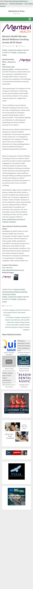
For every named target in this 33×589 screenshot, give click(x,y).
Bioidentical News (16, 11)
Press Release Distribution (18, 1)
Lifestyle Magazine (16, 3)
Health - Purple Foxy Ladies (12, 50)
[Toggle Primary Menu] (30, 19)
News (11, 305)
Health (6, 305)
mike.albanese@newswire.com (13, 270)
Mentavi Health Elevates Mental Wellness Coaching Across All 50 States (14, 292)
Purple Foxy (21, 46)
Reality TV (4, 3)
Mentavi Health (7, 69)
